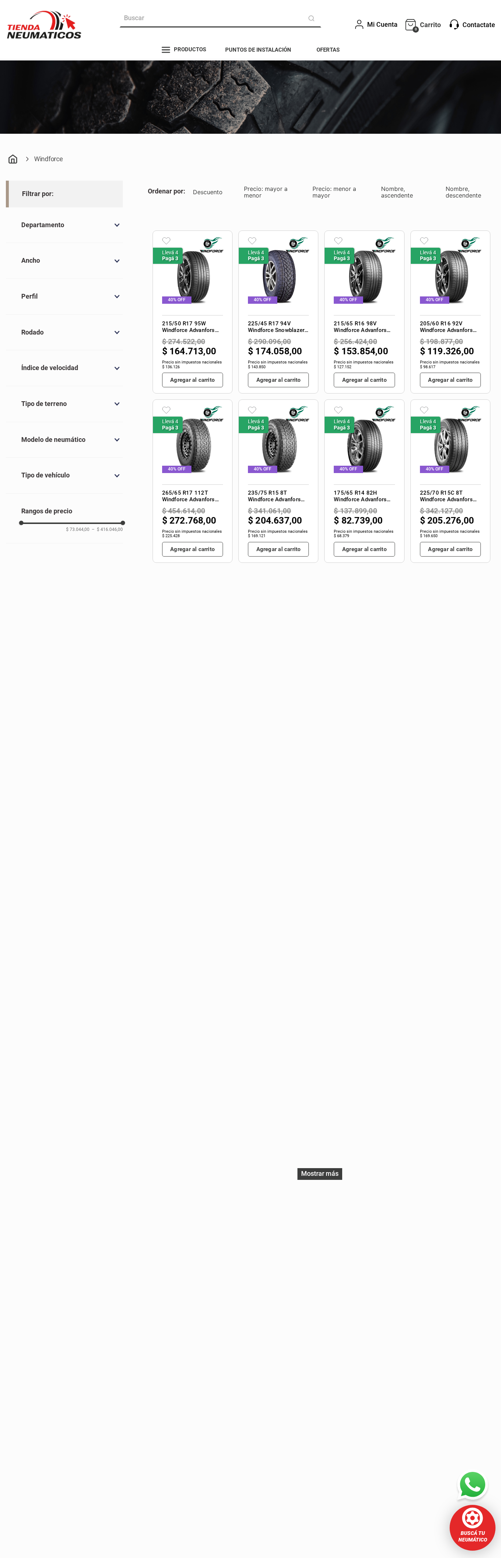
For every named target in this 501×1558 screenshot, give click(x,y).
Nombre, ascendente (397, 192)
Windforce (48, 159)
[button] (472, 1528)
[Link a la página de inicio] (13, 159)
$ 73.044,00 (77, 529)
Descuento (208, 192)
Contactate (478, 25)
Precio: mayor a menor (266, 192)
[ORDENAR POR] (167, 192)
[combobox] (220, 18)
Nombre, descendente (463, 192)
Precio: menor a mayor (334, 192)
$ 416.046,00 (107, 529)
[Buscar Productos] (312, 18)
